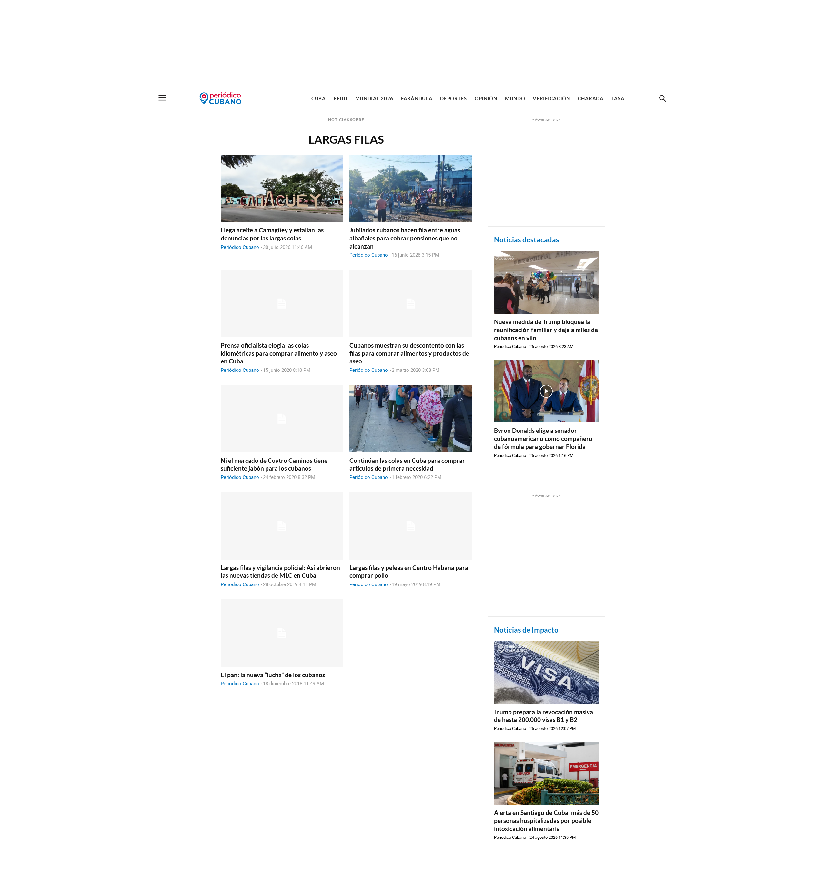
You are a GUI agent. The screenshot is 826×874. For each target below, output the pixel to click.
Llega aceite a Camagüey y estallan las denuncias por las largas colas (272, 234)
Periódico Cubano (240, 247)
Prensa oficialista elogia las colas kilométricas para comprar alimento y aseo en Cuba (279, 353)
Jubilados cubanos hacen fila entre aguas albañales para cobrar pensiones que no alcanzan (404, 237)
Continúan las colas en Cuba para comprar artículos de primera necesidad (407, 464)
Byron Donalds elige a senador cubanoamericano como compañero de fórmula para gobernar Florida (543, 438)
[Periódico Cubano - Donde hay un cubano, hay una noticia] (220, 98)
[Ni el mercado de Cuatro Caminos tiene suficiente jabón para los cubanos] (282, 418)
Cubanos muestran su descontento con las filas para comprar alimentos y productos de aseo (409, 353)
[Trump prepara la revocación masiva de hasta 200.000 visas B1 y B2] (546, 672)
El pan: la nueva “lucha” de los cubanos (273, 674)
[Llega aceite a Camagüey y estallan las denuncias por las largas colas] (282, 188)
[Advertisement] (413, 45)
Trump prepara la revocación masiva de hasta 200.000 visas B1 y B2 (543, 716)
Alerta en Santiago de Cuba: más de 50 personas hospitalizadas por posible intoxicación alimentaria (546, 820)
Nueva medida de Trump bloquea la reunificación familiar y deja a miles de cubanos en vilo (546, 329)
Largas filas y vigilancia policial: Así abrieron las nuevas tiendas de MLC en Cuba (280, 571)
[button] (662, 98)
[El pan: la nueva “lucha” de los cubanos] (282, 633)
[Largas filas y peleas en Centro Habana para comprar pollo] (410, 526)
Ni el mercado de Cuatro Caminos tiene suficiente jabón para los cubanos (274, 464)
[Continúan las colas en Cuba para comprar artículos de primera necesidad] (410, 418)
